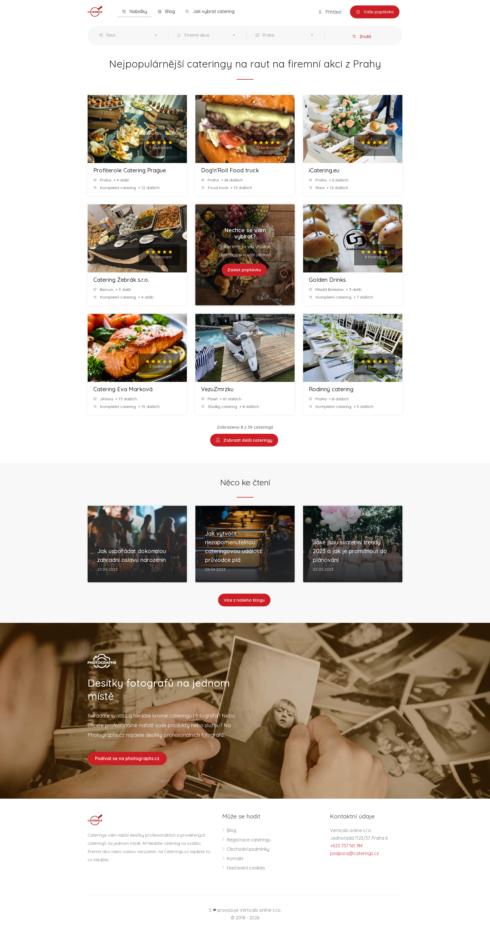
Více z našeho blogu (244, 600)
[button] (129, 35)
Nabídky (137, 11)
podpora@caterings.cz (354, 853)
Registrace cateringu (249, 840)
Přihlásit (333, 12)
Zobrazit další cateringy (247, 440)
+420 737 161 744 (346, 846)
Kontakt (235, 858)
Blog (169, 11)
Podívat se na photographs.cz (127, 758)
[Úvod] (95, 11)
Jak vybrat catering (213, 11)
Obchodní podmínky (248, 849)
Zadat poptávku (244, 269)
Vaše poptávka (378, 11)
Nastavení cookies (246, 868)
